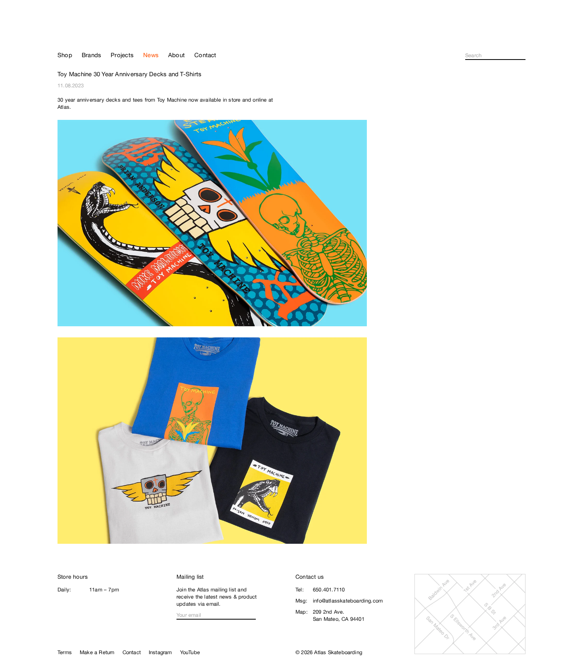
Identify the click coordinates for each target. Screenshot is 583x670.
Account (522, 36)
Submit (523, 55)
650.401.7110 (329, 590)
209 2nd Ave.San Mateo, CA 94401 (338, 615)
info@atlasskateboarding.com (348, 601)
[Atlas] (85, 32)
